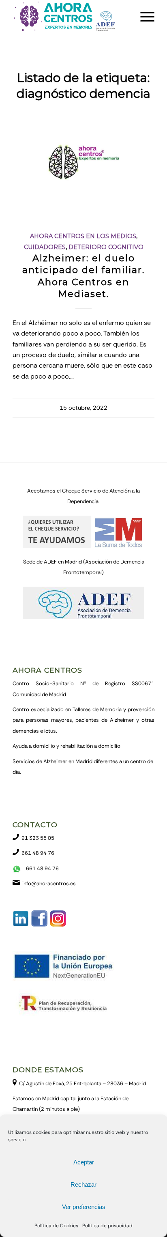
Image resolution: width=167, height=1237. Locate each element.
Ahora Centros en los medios (83, 236)
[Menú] (143, 16)
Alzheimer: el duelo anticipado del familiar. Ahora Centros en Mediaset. (83, 275)
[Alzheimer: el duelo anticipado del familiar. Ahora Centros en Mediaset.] (83, 165)
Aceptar (83, 1162)
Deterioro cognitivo (106, 247)
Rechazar (83, 1184)
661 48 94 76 (37, 853)
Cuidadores (45, 247)
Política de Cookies (56, 1225)
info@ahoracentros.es (49, 883)
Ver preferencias (83, 1206)
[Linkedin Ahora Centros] (21, 924)
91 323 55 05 (37, 838)
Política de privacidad (107, 1225)
